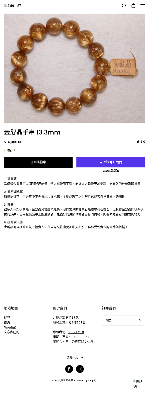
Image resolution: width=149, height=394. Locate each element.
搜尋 (7, 317)
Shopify (92, 380)
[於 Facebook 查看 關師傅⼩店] (69, 369)
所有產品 (10, 327)
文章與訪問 (11, 332)
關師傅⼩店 (12, 5)
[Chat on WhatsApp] (139, 386)
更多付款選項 (111, 170)
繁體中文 (72, 357)
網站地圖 (11, 308)
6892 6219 (76, 332)
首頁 (7, 322)
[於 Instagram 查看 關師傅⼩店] (80, 369)
